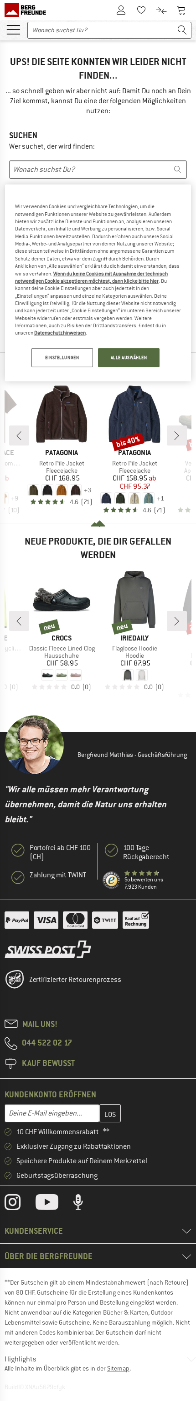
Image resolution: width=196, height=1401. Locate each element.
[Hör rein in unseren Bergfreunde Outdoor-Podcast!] (85, 1204)
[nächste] (177, 435)
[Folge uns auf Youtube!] (54, 1204)
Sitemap (118, 1368)
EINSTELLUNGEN (62, 357)
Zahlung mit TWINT (58, 875)
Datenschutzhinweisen (60, 333)
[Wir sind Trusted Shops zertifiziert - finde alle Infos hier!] (112, 880)
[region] (98, 283)
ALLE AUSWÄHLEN (129, 357)
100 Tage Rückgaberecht (146, 852)
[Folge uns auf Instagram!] (19, 1204)
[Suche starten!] (182, 30)
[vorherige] (19, 435)
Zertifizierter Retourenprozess (75, 979)
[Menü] (13, 29)
